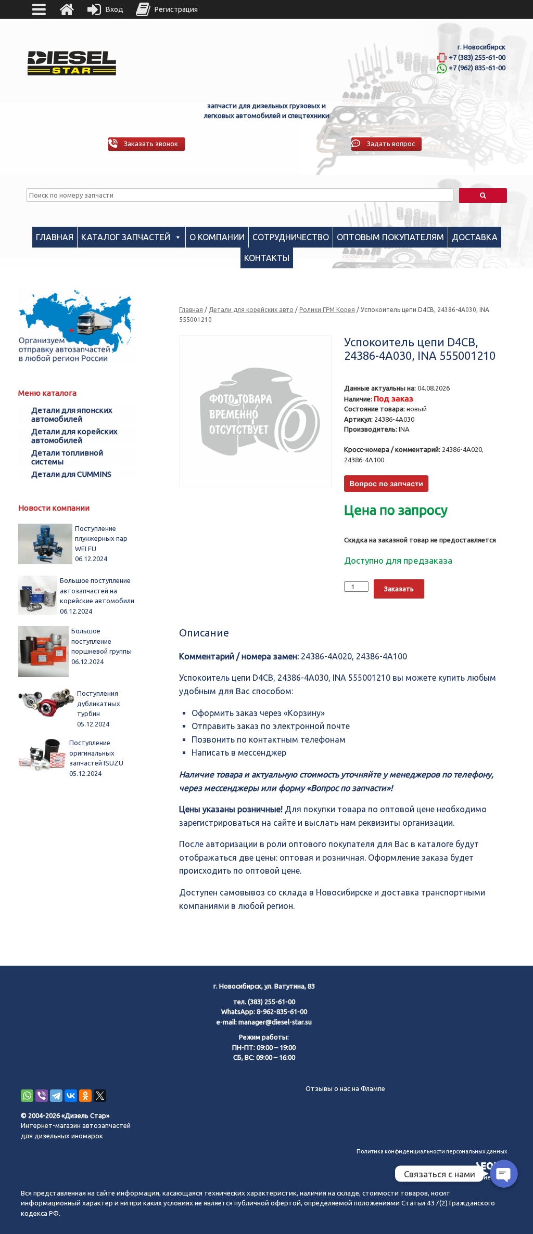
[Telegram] (56, 1095)
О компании (217, 237)
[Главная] (66, 9)
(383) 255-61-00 (271, 1001)
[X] (100, 1095)
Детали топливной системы (67, 457)
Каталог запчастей (125, 237)
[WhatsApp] (27, 1095)
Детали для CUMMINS (71, 474)
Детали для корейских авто (251, 309)
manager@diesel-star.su (275, 1021)
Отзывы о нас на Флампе (345, 1088)
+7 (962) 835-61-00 (477, 67)
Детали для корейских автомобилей (74, 436)
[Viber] (41, 1095)
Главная (54, 237)
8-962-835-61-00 (282, 1011)
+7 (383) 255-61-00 (477, 57)
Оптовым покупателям (390, 237)
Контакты (266, 258)
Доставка (475, 237)
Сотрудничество (290, 237)
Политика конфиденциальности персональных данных (432, 1151)
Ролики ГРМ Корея (327, 309)
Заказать (399, 588)
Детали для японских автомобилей (71, 414)
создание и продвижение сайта (463, 1177)
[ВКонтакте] (71, 1095)
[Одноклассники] (85, 1095)
